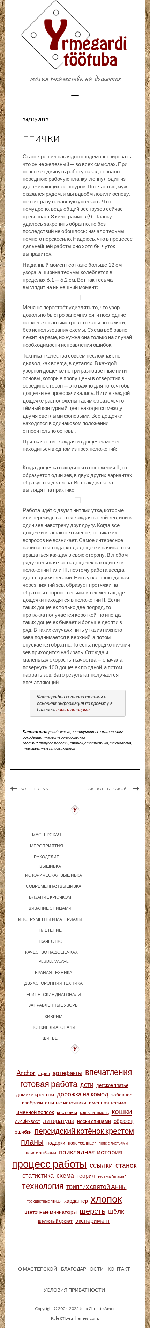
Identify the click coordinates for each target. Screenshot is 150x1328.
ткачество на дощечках (64, 737)
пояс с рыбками (41, 1152)
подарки (55, 1143)
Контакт (119, 1269)
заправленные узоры (53, 1005)
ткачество (50, 941)
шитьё (50, 1038)
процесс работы (53, 743)
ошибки (23, 1132)
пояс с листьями (113, 1143)
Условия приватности (74, 1290)
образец (124, 1121)
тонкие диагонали (53, 1027)
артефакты (67, 1072)
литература (58, 1120)
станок (76, 743)
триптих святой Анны (96, 1186)
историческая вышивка (53, 875)
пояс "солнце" (82, 1143)
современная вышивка (53, 886)
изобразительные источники (54, 1102)
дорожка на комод (82, 1094)
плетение (50, 930)
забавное (122, 1094)
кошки (122, 1111)
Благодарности (82, 1269)
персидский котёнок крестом (84, 1130)
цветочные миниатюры (50, 1212)
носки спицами (94, 1121)
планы (32, 1141)
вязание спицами (50, 908)
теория (86, 1175)
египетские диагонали (53, 994)
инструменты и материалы (97, 731)
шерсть (92, 1210)
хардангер (76, 1201)
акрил (44, 1073)
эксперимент (92, 1220)
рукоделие (32, 737)
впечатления (108, 1072)
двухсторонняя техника (53, 983)
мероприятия (46, 846)
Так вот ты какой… (107, 789)
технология (120, 743)
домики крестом (35, 1094)
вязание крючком (50, 897)
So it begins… (36, 789)
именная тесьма (107, 1102)
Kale (55, 1318)
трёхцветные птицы (42, 748)
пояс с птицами (73, 709)
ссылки (101, 1165)
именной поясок (35, 1112)
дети (86, 1084)
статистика (96, 743)
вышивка (50, 866)
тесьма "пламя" (112, 1176)
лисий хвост (27, 1121)
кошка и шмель (94, 1112)
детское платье (112, 1085)
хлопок (69, 748)
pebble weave (59, 731)
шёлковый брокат (55, 1221)
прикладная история (90, 1152)
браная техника (53, 972)
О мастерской (37, 1269)
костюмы (67, 1112)
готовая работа (48, 1083)
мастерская (46, 834)
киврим (53, 1016)
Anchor (26, 1072)
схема (65, 1175)
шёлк (116, 1211)
